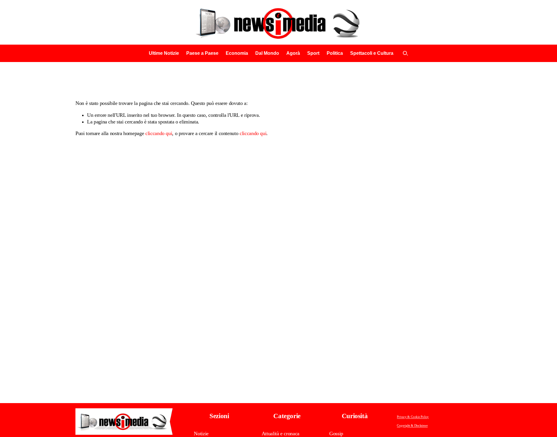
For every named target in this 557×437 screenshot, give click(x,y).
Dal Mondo (267, 53)
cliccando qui (158, 133)
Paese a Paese (202, 53)
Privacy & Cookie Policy (413, 416)
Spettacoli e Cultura (371, 53)
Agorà (293, 53)
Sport (313, 53)
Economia (237, 53)
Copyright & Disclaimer (412, 425)
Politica (335, 53)
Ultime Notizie (164, 53)
